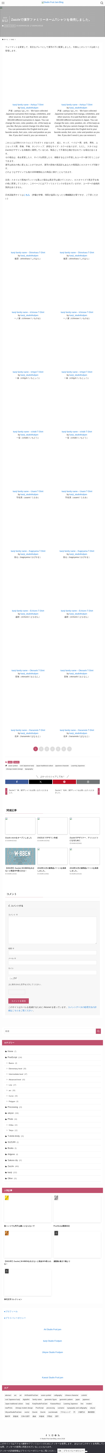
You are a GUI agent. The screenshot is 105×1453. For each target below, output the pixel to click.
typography (29, 769)
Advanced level (17, 1080)
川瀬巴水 (81, 1412)
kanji (6, 26)
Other (12, 1178)
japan (78, 1399)
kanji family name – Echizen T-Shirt (28, 611)
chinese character (71, 1395)
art (21, 1395)
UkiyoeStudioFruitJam (13, 1412)
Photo (12, 1119)
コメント (13, 915)
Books (12, 1148)
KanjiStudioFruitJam (39, 1404)
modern (89, 1404)
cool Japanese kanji (27, 766)
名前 (11, 948)
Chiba (13, 1125)
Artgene (13, 1154)
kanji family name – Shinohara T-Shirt (28, 252)
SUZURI (13, 1142)
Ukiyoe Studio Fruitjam (52, 1352)
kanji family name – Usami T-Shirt (28, 491)
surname (61, 1408)
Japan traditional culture (44, 766)
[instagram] (52, 1435)
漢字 (57, 1416)
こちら (27, 195)
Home (12, 1051)
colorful (84, 1395)
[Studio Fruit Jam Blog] (52, 3)
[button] (17, 782)
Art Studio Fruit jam (52, 1329)
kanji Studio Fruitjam (52, 1341)
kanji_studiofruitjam (29, 108)
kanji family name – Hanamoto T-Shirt (28, 730)
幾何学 (7, 1416)
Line (12, 1085)
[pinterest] (55, 1435)
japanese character (62, 766)
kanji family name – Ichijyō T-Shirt (28, 372)
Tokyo (13, 1130)
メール (12, 958)
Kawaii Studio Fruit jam (52, 1377)
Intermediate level (18, 1074)
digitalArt (26, 1399)
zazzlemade (52, 1412)
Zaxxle (34, 1412)
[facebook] (46, 1435)
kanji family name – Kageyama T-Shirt (28, 551)
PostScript (15, 1057)
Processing (15, 1107)
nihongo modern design (14, 769)
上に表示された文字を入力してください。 (25, 984)
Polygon (13, 1101)
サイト (11, 968)
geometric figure (51, 1399)
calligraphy (58, 1395)
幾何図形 (91, 1412)
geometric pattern (66, 1399)
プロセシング (65, 1412)
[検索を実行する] (98, 1031)
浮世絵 (49, 1416)
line (82, 1404)
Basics (13, 1063)
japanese (86, 1399)
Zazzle (12, 26)
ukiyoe (13, 1113)
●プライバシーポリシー (15, 1318)
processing (51, 1408)
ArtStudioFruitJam (31, 1395)
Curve (13, 1096)
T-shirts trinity (16, 1136)
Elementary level (17, 1069)
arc (12, 1090)
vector (27, 1412)
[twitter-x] (49, 1435)
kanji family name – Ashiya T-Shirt (28, 105)
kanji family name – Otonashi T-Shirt (28, 670)
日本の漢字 (25, 1416)
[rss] (58, 1435)
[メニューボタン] (3, 3)
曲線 (34, 1416)
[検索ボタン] (102, 3)
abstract (8, 1395)
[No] (86, 1451)
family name (37, 1399)
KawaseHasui (55, 1404)
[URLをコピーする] (88, 782)
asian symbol (13, 766)
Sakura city (15, 1160)
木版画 (41, 1416)
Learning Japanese (78, 766)
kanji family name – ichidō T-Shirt (28, 432)
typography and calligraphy (77, 1408)
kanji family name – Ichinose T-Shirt (28, 312)
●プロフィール (11, 1311)
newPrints (8, 1408)
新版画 (15, 1416)
